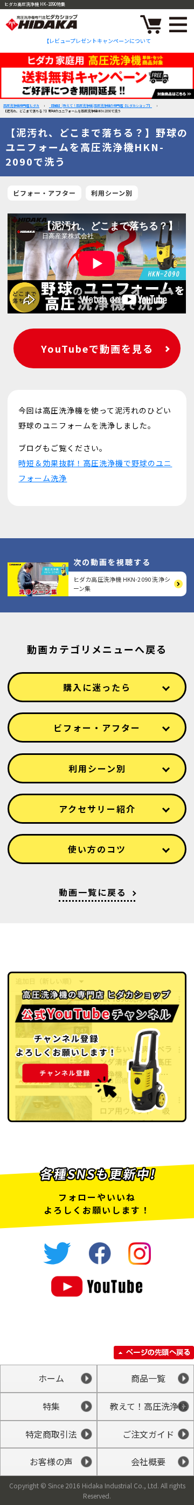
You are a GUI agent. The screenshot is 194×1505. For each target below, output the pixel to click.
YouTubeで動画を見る (97, 348)
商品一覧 (148, 1378)
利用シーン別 (112, 192)
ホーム (51, 1378)
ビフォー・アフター (44, 192)
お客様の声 (51, 1461)
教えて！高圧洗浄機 (148, 1406)
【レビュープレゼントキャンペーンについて (97, 41)
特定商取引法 (51, 1434)
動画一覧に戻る (93, 892)
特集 (51, 1406)
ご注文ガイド (148, 1434)
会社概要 (148, 1461)
